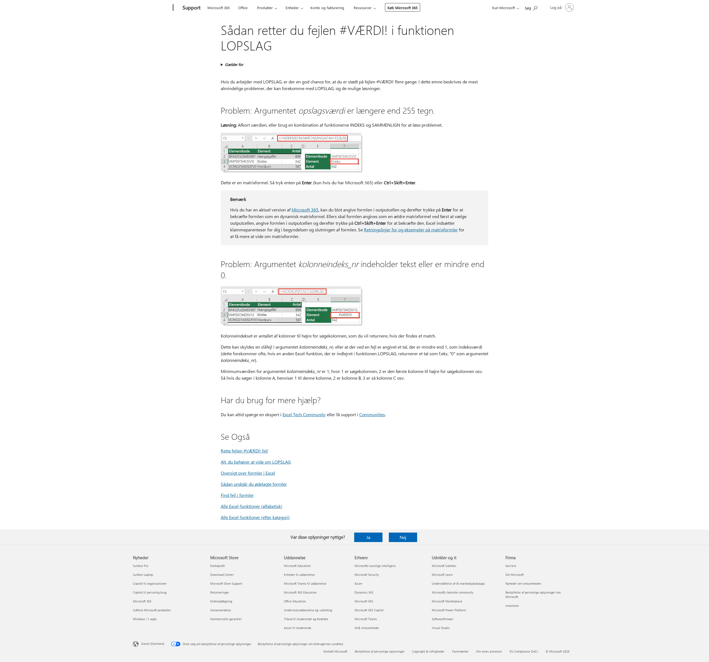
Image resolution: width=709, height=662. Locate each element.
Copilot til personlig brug (149, 592)
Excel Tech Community (304, 414)
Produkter (265, 7)
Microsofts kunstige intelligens (375, 566)
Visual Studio (440, 628)
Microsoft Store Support (226, 583)
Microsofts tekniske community (452, 592)
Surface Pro (140, 566)
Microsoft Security (366, 574)
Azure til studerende (297, 628)
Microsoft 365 (218, 7)
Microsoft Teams (365, 619)
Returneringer (219, 592)
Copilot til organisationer (150, 583)
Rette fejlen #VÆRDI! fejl (244, 451)
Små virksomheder (366, 628)
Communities (372, 414)
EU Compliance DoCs (524, 651)
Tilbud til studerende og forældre (306, 619)
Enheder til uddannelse (299, 574)
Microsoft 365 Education (300, 592)
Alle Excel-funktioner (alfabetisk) (251, 506)
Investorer (512, 606)
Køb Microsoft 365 (402, 7)
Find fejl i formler (237, 495)
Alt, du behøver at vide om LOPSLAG (256, 462)
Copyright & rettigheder (428, 651)
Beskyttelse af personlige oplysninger (380, 651)
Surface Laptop (143, 574)
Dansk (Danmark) (152, 643)
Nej (403, 537)
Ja (368, 537)
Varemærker (460, 651)
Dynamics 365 (363, 592)
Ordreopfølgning (221, 601)
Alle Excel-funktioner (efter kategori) (255, 517)
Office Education (295, 601)
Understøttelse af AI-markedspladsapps (458, 583)
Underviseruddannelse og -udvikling (308, 610)
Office (243, 7)
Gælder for (234, 64)
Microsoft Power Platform (449, 610)
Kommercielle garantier (226, 619)
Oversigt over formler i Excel (248, 473)
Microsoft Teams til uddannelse (305, 583)
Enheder (292, 7)
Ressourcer (363, 7)
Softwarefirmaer (442, 619)
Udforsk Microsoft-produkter (152, 610)
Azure (358, 583)
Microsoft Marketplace (447, 601)
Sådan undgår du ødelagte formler (254, 484)
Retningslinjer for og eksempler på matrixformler (411, 229)
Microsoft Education (297, 566)
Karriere (510, 566)
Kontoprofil (217, 566)
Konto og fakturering (327, 7)
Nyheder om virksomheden (523, 583)
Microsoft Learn (442, 574)
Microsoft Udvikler (444, 566)
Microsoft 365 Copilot (369, 610)
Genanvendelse (220, 610)
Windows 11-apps (145, 619)
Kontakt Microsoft (335, 651)
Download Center (222, 574)
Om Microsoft (514, 574)
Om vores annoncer (489, 651)
